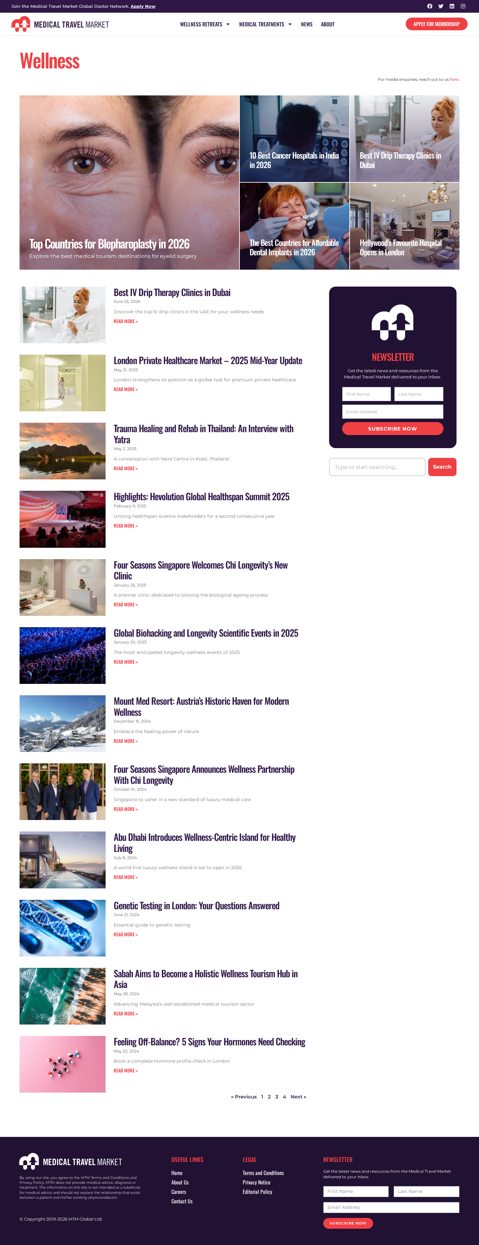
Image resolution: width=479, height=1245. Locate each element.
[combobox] (377, 467)
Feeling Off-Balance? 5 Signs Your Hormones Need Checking (209, 1041)
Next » (298, 1097)
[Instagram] (463, 6)
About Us (180, 1182)
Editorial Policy (257, 1191)
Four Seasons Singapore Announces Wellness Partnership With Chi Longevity (204, 774)
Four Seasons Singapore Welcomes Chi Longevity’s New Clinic (201, 570)
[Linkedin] (452, 6)
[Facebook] (430, 6)
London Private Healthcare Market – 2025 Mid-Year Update (208, 360)
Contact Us (182, 1201)
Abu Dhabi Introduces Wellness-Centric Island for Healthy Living (205, 842)
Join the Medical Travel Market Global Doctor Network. (83, 6)
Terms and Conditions (263, 1173)
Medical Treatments (261, 24)
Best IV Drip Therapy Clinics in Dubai (172, 292)
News (306, 24)
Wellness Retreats (201, 24)
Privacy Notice (256, 1182)
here (454, 79)
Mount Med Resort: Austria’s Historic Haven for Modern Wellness (201, 706)
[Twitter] (441, 6)
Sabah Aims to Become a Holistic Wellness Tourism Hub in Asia (206, 979)
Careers (178, 1191)
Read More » (126, 321)
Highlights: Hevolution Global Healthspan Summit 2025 (201, 496)
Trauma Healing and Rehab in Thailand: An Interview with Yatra (203, 433)
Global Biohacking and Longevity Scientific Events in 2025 (206, 632)
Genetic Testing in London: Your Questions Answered (196, 905)
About (328, 24)
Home (176, 1173)
